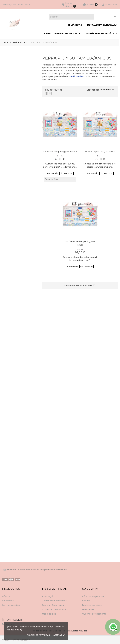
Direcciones (88, 609)
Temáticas (75, 25)
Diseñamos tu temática (101, 33)
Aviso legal (47, 596)
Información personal (93, 596)
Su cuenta (90, 588)
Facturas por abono (92, 605)
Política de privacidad (38, 635)
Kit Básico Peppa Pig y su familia (60, 151)
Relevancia (107, 90)
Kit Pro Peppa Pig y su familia (100, 151)
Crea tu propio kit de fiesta (62, 33)
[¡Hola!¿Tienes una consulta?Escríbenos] (112, 626)
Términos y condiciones (54, 600)
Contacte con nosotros (54, 609)
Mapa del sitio (49, 613)
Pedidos (86, 600)
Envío (27, 4)
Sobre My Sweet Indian (13, 4)
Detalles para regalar (102, 25)
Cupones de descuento (94, 613)
